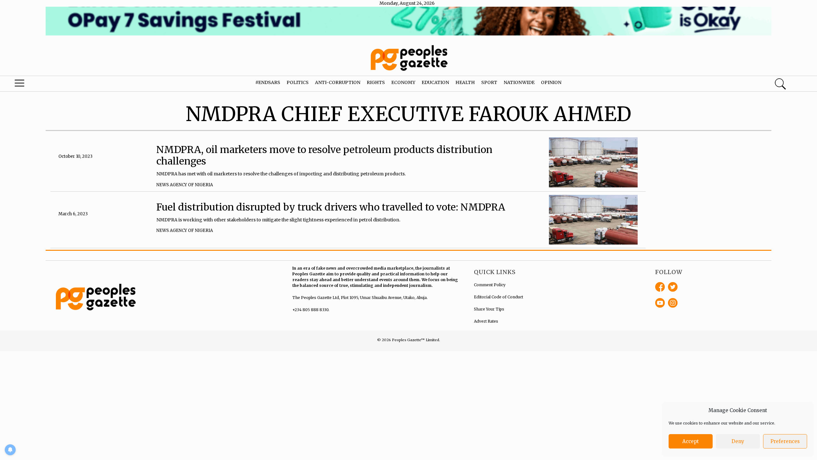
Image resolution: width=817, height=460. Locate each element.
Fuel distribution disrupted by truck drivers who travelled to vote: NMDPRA (330, 207)
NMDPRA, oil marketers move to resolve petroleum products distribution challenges (324, 155)
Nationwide (519, 82)
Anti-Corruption (337, 82)
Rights (376, 82)
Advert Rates (486, 321)
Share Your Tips (489, 309)
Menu (43, 84)
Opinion (551, 82)
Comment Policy (490, 284)
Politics (298, 82)
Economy (403, 82)
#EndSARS (267, 82)
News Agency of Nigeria (184, 185)
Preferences (785, 441)
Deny (737, 441)
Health (465, 82)
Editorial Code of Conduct (498, 297)
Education (435, 82)
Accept (690, 441)
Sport (489, 82)
